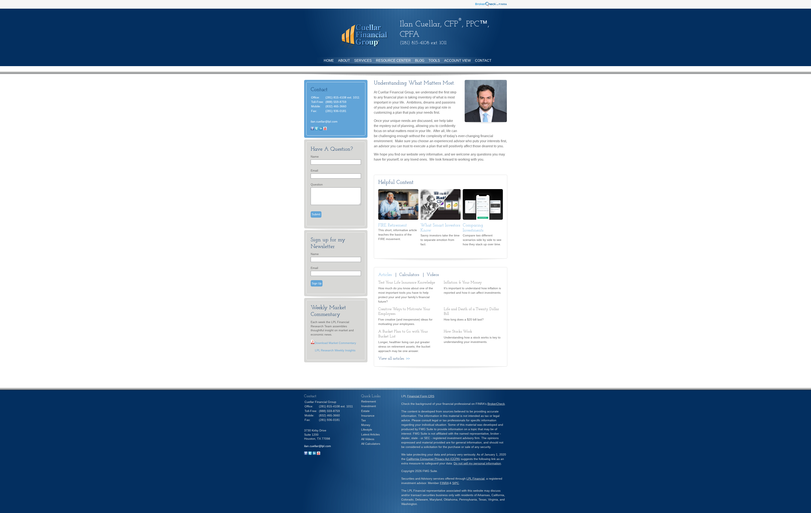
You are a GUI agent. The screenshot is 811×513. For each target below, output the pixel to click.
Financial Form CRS (420, 396)
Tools (434, 60)
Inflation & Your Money (463, 283)
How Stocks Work (458, 332)
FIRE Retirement (392, 225)
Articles (385, 275)
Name (315, 156)
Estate (365, 411)
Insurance (367, 415)
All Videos (367, 439)
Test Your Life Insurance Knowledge (406, 283)
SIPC (455, 483)
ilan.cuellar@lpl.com (324, 121)
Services (363, 60)
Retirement (368, 401)
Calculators (409, 275)
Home (329, 60)
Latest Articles (370, 434)
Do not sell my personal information (477, 463)
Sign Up (316, 283)
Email (314, 170)
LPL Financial (475, 478)
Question (317, 184)
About (344, 60)
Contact (483, 60)
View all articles (391, 359)
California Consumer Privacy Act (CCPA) (433, 459)
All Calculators (370, 443)
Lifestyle (366, 429)
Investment (368, 406)
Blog (419, 60)
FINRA (444, 483)
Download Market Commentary (335, 343)
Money (365, 425)
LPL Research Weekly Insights (333, 350)
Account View (457, 60)
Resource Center (393, 60)
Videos (433, 275)
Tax (363, 420)
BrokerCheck (496, 403)
